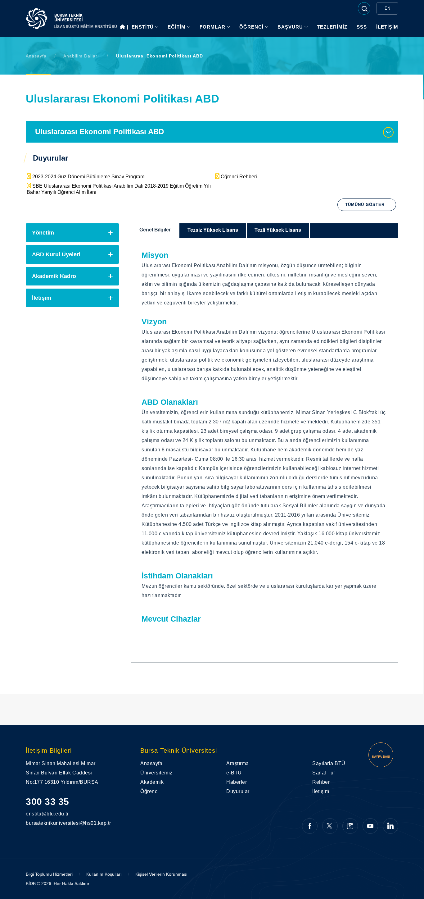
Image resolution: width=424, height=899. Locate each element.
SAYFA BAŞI (381, 756)
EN (387, 8)
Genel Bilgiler (155, 229)
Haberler (236, 782)
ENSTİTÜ (143, 27)
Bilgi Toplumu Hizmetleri (49, 874)
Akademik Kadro (54, 276)
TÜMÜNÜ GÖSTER (365, 204)
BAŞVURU (290, 27)
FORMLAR (212, 27)
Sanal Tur (323, 772)
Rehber (321, 782)
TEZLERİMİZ (332, 27)
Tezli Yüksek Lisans (278, 230)
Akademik (152, 782)
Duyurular (238, 791)
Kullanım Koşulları (104, 874)
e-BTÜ (234, 772)
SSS (362, 27)
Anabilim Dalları (81, 55)
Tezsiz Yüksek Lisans (212, 230)
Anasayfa (36, 55)
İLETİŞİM (387, 27)
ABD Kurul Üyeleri (56, 254)
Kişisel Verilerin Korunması (161, 874)
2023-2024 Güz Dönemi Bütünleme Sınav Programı (89, 176)
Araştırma (237, 763)
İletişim (41, 298)
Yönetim (43, 233)
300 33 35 (47, 801)
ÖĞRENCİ (251, 27)
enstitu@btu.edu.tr (39, 813)
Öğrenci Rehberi (239, 176)
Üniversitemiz (156, 772)
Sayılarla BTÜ (328, 763)
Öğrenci (149, 791)
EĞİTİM (177, 27)
